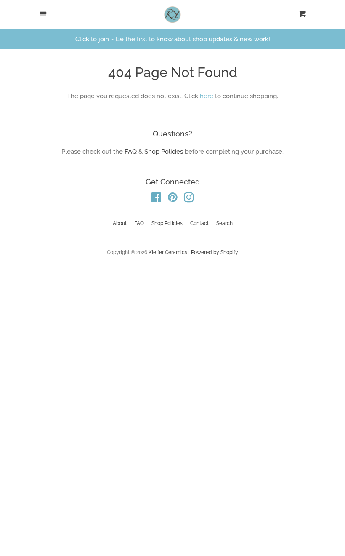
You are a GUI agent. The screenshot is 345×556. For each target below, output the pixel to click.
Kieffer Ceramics (168, 252)
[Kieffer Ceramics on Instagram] (189, 199)
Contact (199, 223)
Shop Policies (163, 151)
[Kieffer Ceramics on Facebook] (156, 199)
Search (224, 223)
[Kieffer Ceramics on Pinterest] (172, 199)
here (206, 96)
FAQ (131, 151)
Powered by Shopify (214, 252)
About (120, 223)
